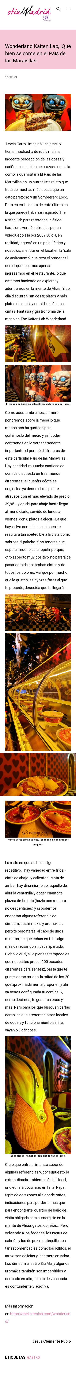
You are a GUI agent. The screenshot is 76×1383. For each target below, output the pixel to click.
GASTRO (33, 1358)
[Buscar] (58, 7)
